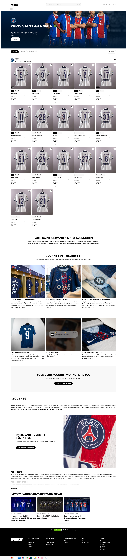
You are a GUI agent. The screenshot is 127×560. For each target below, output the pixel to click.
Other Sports (44, 9)
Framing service (50, 542)
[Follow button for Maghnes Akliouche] (29, 107)
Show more (14, 488)
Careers (30, 546)
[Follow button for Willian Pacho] (29, 149)
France (21, 44)
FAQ (65, 540)
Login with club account (63, 383)
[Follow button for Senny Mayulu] (51, 149)
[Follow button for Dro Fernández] (93, 149)
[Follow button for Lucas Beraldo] (72, 149)
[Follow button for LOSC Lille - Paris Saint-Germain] (114, 60)
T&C (91, 557)
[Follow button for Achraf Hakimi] (93, 65)
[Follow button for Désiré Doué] (72, 65)
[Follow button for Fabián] (72, 107)
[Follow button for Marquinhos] (29, 65)
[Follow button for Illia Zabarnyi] (114, 149)
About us (30, 540)
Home (12, 44)
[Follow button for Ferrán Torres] (51, 65)
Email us (66, 542)
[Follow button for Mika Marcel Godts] (51, 107)
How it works (49, 540)
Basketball (37, 9)
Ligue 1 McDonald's (29, 44)
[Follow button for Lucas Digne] (29, 191)
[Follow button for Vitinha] (114, 65)
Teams (49, 9)
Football (16, 44)
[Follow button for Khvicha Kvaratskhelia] (93, 107)
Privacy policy (96, 557)
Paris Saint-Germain (38, 44)
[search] (63, 4)
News (29, 544)
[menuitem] (106, 4)
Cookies (101, 557)
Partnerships (31, 542)
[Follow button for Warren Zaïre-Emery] (114, 107)
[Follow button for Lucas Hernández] (51, 191)
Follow (16, 39)
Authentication (49, 544)
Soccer (32, 9)
